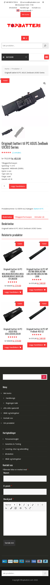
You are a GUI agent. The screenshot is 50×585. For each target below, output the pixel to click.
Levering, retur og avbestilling (16, 449)
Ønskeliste (13, 8)
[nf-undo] (26, 508)
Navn (6, 472)
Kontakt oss (36, 8)
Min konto (25, 14)
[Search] (45, 45)
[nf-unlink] (15, 508)
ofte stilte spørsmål (11, 408)
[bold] (20, 504)
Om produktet (8, 423)
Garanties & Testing (13, 444)
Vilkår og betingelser (11, 413)
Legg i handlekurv (18, 186)
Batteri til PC (39, 209)
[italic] (24, 504)
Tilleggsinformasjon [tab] (23, 217)
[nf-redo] (30, 508)
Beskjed (8, 499)
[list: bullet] (42, 504)
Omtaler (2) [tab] (39, 217)
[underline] (28, 504)
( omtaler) (16, 152)
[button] (46, 57)
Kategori (9, 57)
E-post (7, 485)
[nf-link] (11, 508)
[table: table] (20, 508)
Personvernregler (12, 439)
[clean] (33, 504)
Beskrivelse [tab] (7, 217)
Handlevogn (24, 8)
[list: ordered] (38, 504)
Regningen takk (12, 403)
